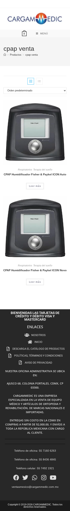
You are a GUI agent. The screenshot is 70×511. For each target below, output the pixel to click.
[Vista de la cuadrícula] (30, 81)
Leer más (35, 186)
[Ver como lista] (39, 81)
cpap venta (31, 54)
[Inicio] (5, 54)
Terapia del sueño (42, 169)
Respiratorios (25, 169)
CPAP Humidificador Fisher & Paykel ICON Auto (35, 174)
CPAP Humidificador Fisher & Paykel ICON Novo (35, 270)
